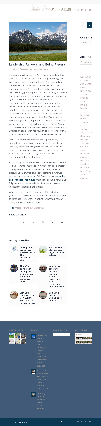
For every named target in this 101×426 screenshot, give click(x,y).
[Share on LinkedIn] (52, 222)
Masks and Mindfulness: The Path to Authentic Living (43, 376)
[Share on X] (23, 222)
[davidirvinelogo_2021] (50, 10)
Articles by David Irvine (24, 208)
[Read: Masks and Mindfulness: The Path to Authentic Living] (33, 371)
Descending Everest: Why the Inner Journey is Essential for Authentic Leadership (42, 347)
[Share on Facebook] (14, 222)
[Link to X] (86, 10)
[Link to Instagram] (78, 10)
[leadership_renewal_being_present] (38, 41)
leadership (39, 208)
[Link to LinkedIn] (82, 10)
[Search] (59, 10)
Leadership (27, 69)
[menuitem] (59, 10)
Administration (42, 69)
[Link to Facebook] (74, 10)
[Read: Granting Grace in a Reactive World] (33, 394)
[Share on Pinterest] (43, 222)
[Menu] (65, 9)
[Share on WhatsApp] (33, 222)
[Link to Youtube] (90, 10)
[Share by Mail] (62, 222)
